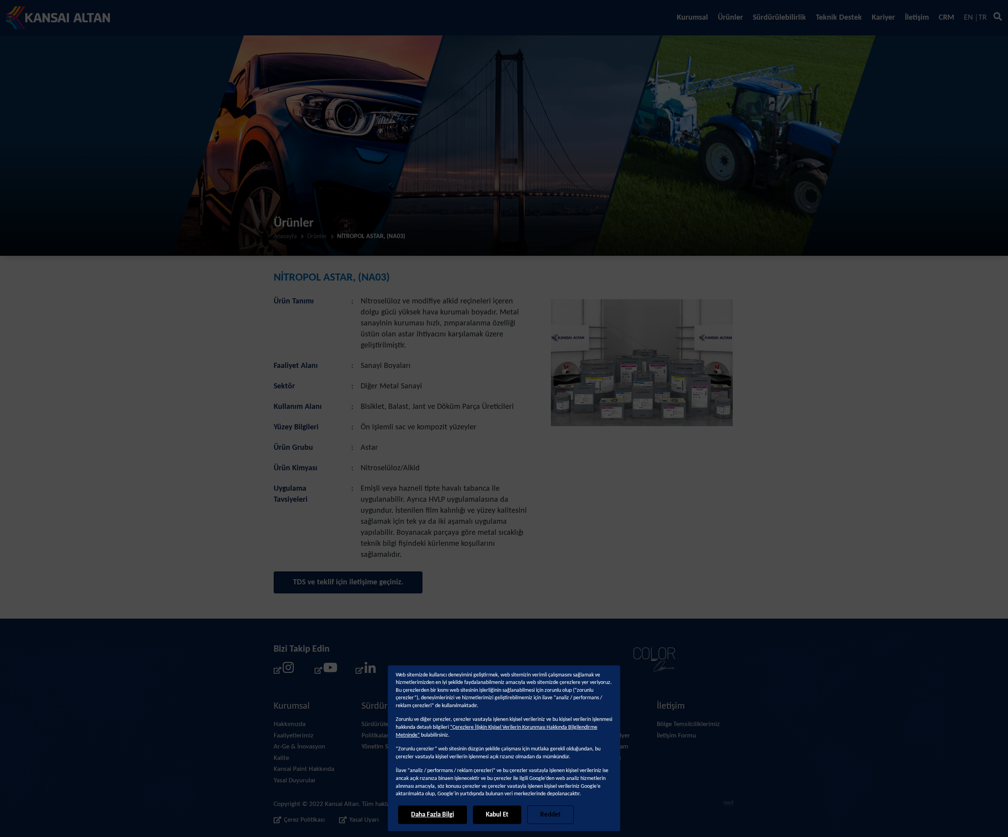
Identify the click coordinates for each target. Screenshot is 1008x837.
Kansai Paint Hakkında (304, 769)
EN (968, 18)
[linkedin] (366, 670)
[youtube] (325, 670)
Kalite (281, 758)
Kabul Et (497, 814)
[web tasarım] (728, 804)
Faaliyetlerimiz (293, 735)
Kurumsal (692, 18)
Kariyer (883, 18)
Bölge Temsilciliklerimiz (688, 724)
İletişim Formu (676, 735)
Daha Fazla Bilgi (432, 814)
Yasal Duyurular (295, 780)
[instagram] (284, 670)
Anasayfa (285, 236)
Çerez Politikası (304, 820)
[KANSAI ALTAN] (58, 17)
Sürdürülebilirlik (779, 18)
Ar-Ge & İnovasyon (299, 746)
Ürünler (730, 18)
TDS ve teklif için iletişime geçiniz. (348, 582)
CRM (946, 18)
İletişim (917, 18)
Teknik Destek (839, 18)
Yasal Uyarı (364, 820)
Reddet (550, 814)
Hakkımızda (290, 724)
